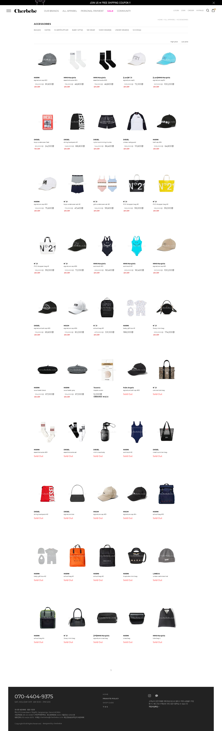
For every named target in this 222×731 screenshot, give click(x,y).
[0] (213, 10)
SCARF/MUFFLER (61, 30)
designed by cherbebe (52, 723)
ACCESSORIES (182, 20)
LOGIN (176, 10)
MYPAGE (200, 10)
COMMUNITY (124, 11)
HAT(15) (47, 30)
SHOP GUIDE (108, 703)
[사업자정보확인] (40, 715)
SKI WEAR (91, 30)
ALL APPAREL (70, 11)
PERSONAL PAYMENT (92, 11)
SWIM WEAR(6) (105, 30)
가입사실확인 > (154, 707)
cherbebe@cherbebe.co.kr (51, 717)
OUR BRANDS (51, 11)
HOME (160, 20)
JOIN (183, 10)
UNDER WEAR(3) (122, 30)
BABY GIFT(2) (77, 30)
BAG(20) (37, 30)
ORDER (191, 10)
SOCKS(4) (137, 30)
